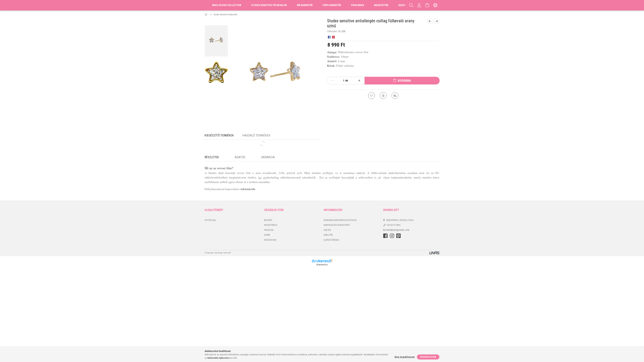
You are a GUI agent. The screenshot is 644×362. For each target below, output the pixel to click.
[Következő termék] (436, 21)
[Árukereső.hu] (322, 260)
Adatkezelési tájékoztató (337, 225)
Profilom (268, 230)
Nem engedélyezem (405, 357)
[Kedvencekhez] (371, 95)
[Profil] (419, 5)
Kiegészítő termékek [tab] (219, 135)
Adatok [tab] (240, 157)
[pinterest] (333, 37)
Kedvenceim (270, 240)
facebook (385, 235)
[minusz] (332, 80)
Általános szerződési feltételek (340, 220)
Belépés (268, 220)
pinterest (398, 235)
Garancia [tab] (268, 157)
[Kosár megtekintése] (427, 5)
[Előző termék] (430, 21)
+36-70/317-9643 (393, 225)
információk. (248, 189)
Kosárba (404, 80)
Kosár (267, 235)
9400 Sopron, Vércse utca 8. (400, 220)
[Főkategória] (206, 14)
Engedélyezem (428, 357)
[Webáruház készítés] (434, 253)
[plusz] (359, 80)
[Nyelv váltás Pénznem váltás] (435, 5)
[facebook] (329, 37)
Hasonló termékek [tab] (256, 135)
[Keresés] (411, 5)
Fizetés (327, 230)
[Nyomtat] (383, 95)
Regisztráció (270, 225)
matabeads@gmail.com (397, 230)
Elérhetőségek (331, 240)
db (346, 80)
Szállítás (328, 235)
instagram (392, 235)
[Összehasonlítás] (395, 95)
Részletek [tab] (212, 157)
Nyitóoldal (210, 220)
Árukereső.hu (322, 265)
